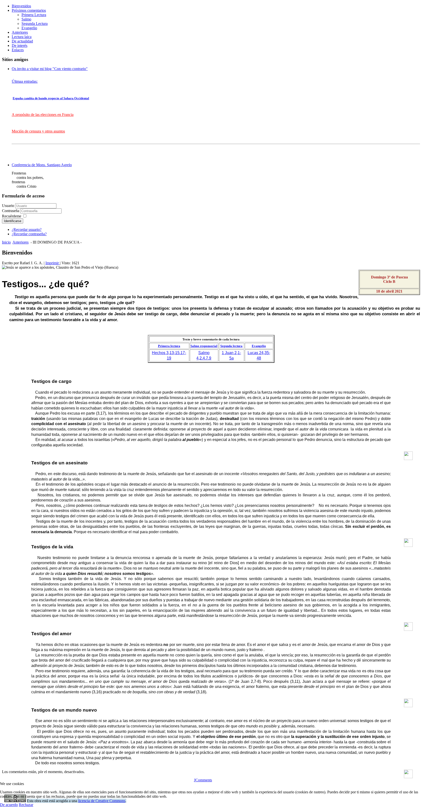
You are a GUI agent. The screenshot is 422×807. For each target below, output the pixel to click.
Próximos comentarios (29, 10)
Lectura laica (22, 37)
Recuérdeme (11, 216)
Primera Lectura (33, 15)
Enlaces (18, 50)
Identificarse (12, 221)
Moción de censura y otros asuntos (38, 131)
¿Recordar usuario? (27, 229)
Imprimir (52, 263)
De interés (19, 45)
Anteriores (20, 32)
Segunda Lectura (34, 23)
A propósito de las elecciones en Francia (43, 114)
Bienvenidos (21, 6)
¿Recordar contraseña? (29, 234)
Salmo (26, 19)
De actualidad (22, 41)
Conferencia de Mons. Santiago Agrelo (42, 165)
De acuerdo (9, 805)
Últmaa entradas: (25, 81)
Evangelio (29, 28)
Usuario (8, 206)
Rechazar (26, 805)
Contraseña (11, 211)
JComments (203, 780)
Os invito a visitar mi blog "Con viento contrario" (50, 69)
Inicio (6, 242)
